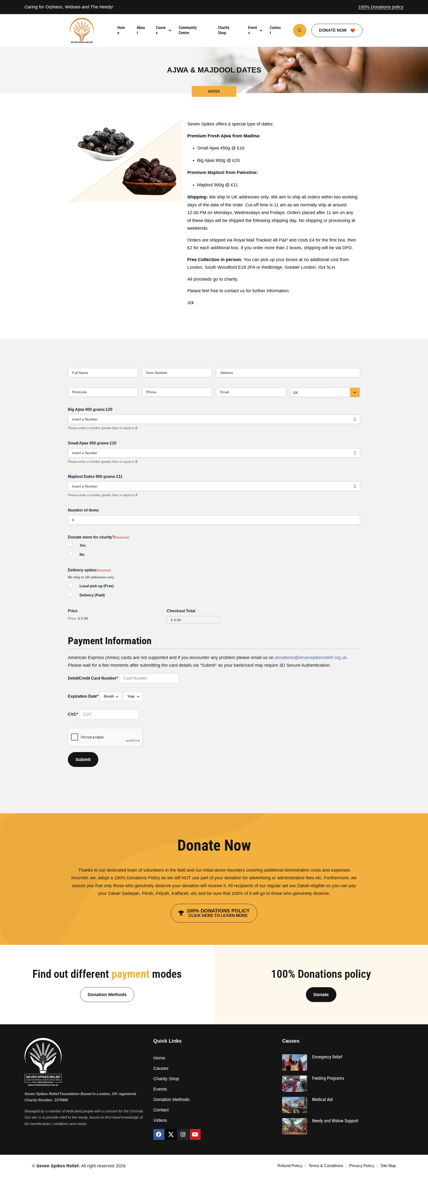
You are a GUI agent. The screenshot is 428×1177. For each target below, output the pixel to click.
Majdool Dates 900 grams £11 (95, 476)
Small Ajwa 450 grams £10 (92, 443)
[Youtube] (195, 1134)
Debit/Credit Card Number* (93, 678)
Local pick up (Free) (97, 586)
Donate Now (333, 30)
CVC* (73, 714)
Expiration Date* (83, 696)
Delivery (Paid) (92, 595)
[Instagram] (183, 1134)
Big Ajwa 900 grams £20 (90, 409)
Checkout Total (181, 611)
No (82, 554)
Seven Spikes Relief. (58, 1165)
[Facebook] (158, 1134)
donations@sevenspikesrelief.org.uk (311, 657)
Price (73, 611)
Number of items (83, 510)
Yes (83, 545)
